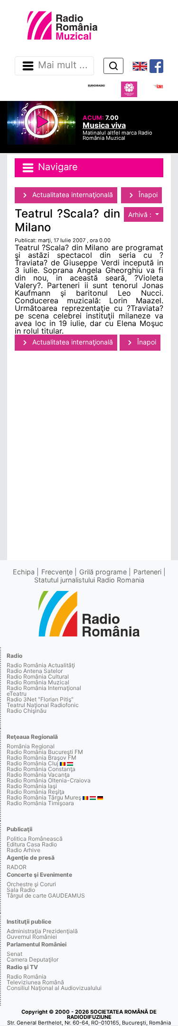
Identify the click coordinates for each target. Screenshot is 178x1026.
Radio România (27, 976)
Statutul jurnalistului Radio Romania (89, 580)
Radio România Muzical (38, 682)
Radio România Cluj (32, 763)
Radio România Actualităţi (41, 665)
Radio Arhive (23, 849)
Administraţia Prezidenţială (42, 931)
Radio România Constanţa (41, 768)
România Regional (31, 746)
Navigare (56, 167)
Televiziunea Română (35, 982)
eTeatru (17, 693)
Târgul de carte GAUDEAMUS (46, 895)
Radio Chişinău (27, 710)
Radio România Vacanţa (38, 774)
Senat (14, 953)
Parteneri (147, 572)
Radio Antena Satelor (35, 670)
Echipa (24, 572)
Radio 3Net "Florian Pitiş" (40, 699)
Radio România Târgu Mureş (44, 797)
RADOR (17, 867)
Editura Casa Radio (32, 844)
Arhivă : (140, 214)
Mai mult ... (63, 65)
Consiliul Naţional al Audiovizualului (54, 987)
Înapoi (147, 195)
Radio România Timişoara (40, 803)
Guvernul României (32, 936)
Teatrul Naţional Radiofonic (43, 704)
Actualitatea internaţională (71, 195)
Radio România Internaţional (44, 687)
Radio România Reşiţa (36, 791)
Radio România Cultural (38, 676)
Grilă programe (103, 572)
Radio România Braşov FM (41, 757)
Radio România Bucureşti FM (45, 751)
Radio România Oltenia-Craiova (49, 780)
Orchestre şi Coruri (31, 884)
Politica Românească (35, 838)
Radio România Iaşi (32, 786)
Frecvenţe (57, 572)
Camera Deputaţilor (32, 959)
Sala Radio (21, 889)
